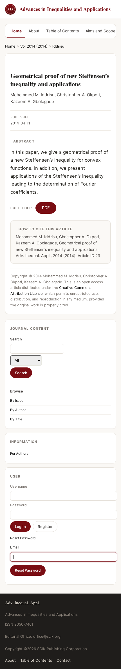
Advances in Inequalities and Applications (59, 9)
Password (18, 505)
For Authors (19, 453)
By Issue (16, 400)
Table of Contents (62, 30)
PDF (46, 207)
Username (18, 486)
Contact (64, 660)
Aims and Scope (100, 30)
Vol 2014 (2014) (34, 46)
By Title (16, 419)
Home (16, 30)
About (33, 30)
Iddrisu (58, 46)
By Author (18, 410)
